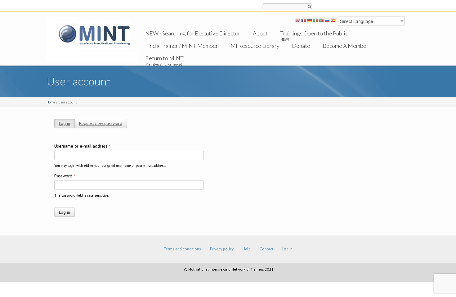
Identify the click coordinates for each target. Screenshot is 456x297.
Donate (301, 46)
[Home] (92, 39)
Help (247, 249)
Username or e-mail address (82, 146)
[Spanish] (333, 21)
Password (64, 176)
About (260, 33)
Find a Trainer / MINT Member (181, 46)
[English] (297, 21)
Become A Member (346, 46)
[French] (303, 21)
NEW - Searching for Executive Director (192, 33)
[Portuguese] (321, 21)
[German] (309, 21)
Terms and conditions (182, 249)
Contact (266, 249)
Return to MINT (164, 58)
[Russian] (327, 21)
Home (51, 102)
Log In (287, 249)
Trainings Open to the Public (314, 33)
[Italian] (315, 21)
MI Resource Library (254, 46)
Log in (64, 123)
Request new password (100, 123)
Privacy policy (222, 249)
